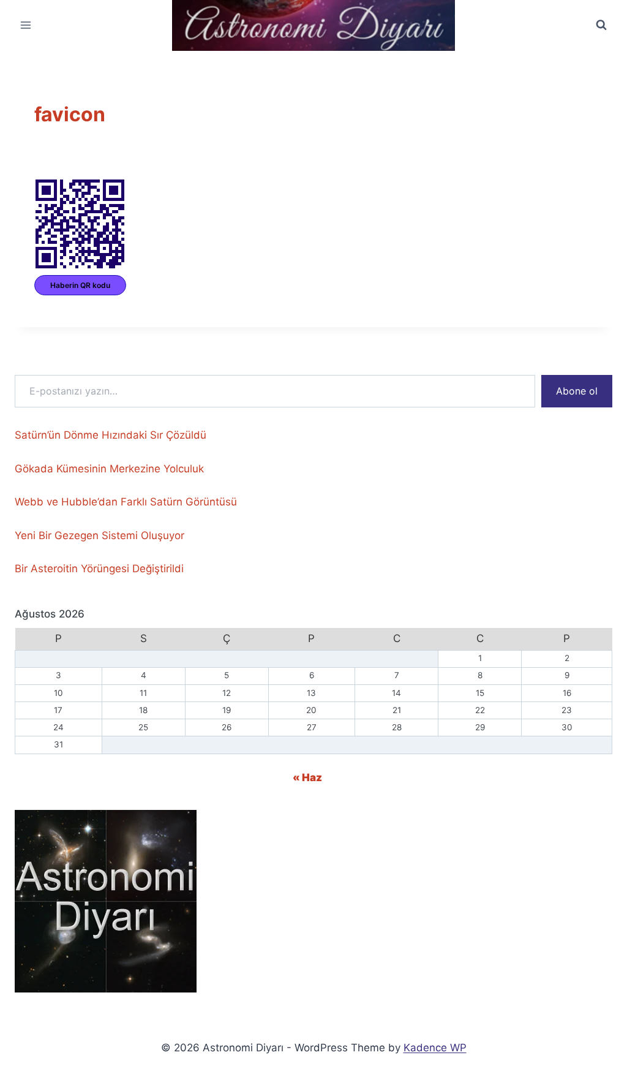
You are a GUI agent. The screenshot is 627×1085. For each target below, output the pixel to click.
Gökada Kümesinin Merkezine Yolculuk (109, 469)
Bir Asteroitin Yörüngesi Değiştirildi (99, 568)
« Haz (307, 777)
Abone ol (577, 391)
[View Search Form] (601, 25)
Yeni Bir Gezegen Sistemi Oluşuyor (99, 535)
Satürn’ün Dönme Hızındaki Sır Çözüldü (110, 435)
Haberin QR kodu (80, 285)
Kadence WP (435, 1048)
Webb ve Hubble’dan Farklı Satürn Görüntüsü (126, 502)
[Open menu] (26, 25)
